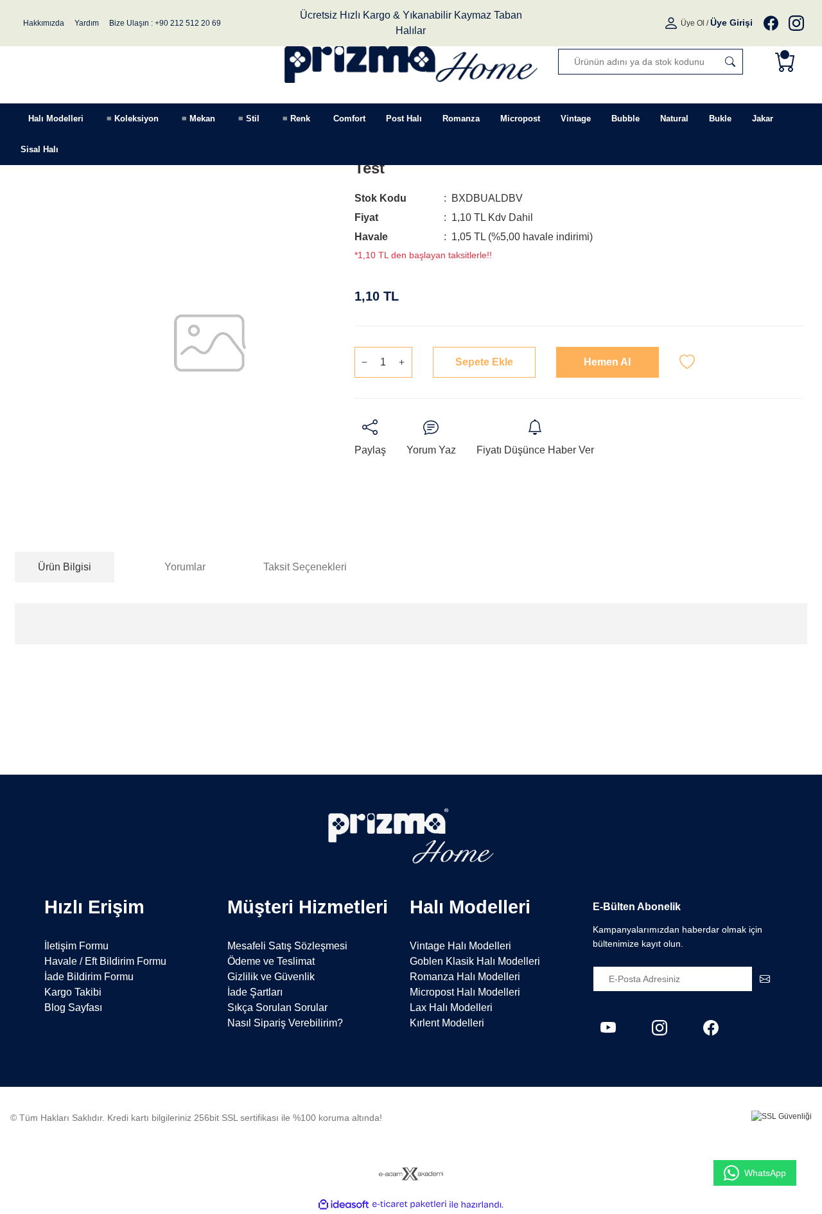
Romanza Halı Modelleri (465, 976)
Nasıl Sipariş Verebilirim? (285, 1022)
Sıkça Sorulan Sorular (277, 1007)
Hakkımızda (43, 23)
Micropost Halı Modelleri (465, 992)
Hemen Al (607, 361)
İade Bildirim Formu (89, 976)
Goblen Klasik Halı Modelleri (475, 961)
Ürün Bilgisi (64, 566)
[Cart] (788, 61)
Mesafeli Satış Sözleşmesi (287, 945)
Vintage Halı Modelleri (460, 945)
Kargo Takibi (72, 992)
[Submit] (765, 979)
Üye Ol (692, 23)
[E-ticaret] (409, 1204)
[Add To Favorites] (687, 362)
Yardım (86, 23)
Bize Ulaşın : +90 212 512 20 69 (165, 23)
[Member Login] (672, 23)
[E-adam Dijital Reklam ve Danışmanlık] (411, 1174)
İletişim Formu (76, 945)
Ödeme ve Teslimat (271, 961)
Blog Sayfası (73, 1007)
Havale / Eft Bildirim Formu (105, 961)
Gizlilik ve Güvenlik (271, 976)
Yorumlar (185, 566)
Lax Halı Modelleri (451, 1007)
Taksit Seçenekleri (305, 566)
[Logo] (411, 61)
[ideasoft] (343, 1205)
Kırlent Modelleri (447, 1022)
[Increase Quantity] (402, 362)
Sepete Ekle (484, 361)
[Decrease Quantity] (364, 362)
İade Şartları (255, 992)
